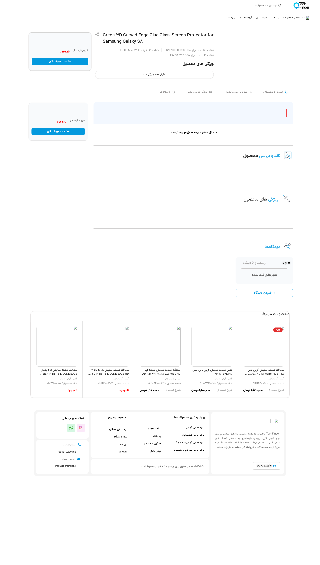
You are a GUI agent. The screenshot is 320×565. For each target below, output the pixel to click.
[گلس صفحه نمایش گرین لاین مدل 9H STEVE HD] (211, 346)
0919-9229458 (67, 452)
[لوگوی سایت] (301, 5)
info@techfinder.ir (65, 466)
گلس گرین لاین (275, 379)
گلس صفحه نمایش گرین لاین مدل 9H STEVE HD (212, 372)
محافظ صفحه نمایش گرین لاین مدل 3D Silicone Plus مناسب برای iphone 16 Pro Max (266, 374)
